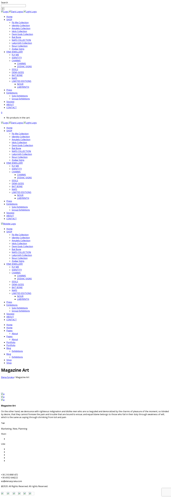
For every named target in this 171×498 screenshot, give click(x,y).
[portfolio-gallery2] (2, 396)
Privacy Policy (13, 457)
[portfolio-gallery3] (2, 393)
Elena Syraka (7, 377)
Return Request (14, 454)
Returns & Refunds (15, 451)
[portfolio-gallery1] (2, 399)
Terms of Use (13, 448)
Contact (10, 460)
